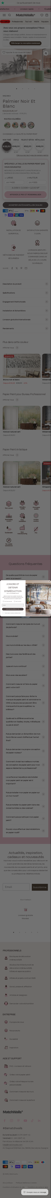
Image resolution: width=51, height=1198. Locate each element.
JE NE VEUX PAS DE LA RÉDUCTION (12, 613)
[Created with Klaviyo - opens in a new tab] (25, 617)
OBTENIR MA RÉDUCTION (13, 609)
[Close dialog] (49, 581)
